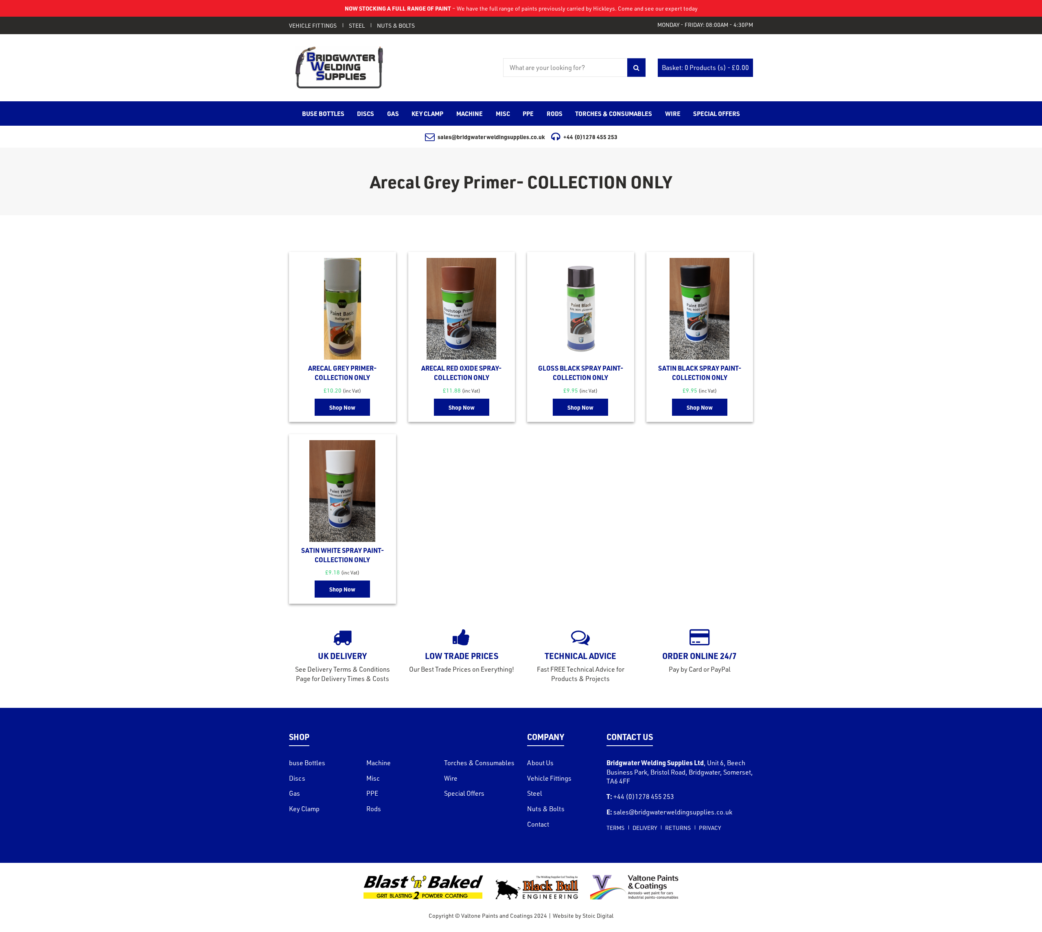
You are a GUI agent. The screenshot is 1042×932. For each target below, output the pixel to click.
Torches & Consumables (479, 763)
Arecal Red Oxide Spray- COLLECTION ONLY (461, 373)
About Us (540, 763)
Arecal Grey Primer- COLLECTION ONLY (342, 373)
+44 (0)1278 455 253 (590, 136)
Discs (297, 778)
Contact (538, 824)
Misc (373, 778)
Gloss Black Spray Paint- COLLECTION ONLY (580, 373)
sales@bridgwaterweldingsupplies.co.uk (491, 136)
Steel (357, 25)
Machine (378, 763)
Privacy (710, 827)
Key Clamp (304, 809)
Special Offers (464, 793)
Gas (294, 793)
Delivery (645, 827)
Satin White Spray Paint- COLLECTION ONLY (342, 555)
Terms (615, 827)
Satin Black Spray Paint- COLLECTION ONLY (699, 373)
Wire (451, 778)
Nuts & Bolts (396, 25)
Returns (678, 827)
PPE (372, 793)
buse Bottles (307, 763)
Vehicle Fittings (313, 25)
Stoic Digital (597, 915)
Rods (373, 809)
